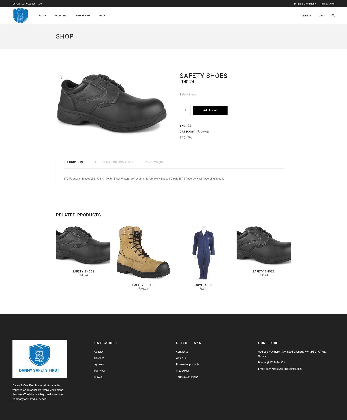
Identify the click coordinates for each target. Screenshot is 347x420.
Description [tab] (73, 162)
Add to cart (210, 110)
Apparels (99, 364)
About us (181, 358)
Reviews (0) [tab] (154, 162)
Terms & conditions (187, 377)
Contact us (182, 352)
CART (322, 15)
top (190, 137)
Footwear (203, 131)
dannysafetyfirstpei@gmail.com (284, 369)
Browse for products (187, 364)
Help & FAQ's (327, 3)
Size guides (182, 371)
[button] (60, 77)
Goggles (99, 352)
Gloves (98, 377)
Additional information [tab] (114, 162)
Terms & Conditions (305, 3)
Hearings (99, 358)
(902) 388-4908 (33, 3)
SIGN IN (307, 15)
